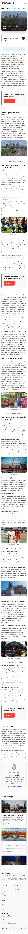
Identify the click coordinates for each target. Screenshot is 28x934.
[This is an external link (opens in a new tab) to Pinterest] (10, 928)
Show (22, 49)
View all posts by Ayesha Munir (13, 786)
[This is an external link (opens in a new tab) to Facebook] (6, 928)
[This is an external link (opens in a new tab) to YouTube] (17, 928)
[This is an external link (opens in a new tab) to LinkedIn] (21, 928)
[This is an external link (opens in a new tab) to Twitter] (14, 928)
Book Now (9, 101)
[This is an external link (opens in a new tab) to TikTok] (25, 928)
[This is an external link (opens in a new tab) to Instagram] (3, 928)
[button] (25, 3)
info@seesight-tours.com (11, 923)
